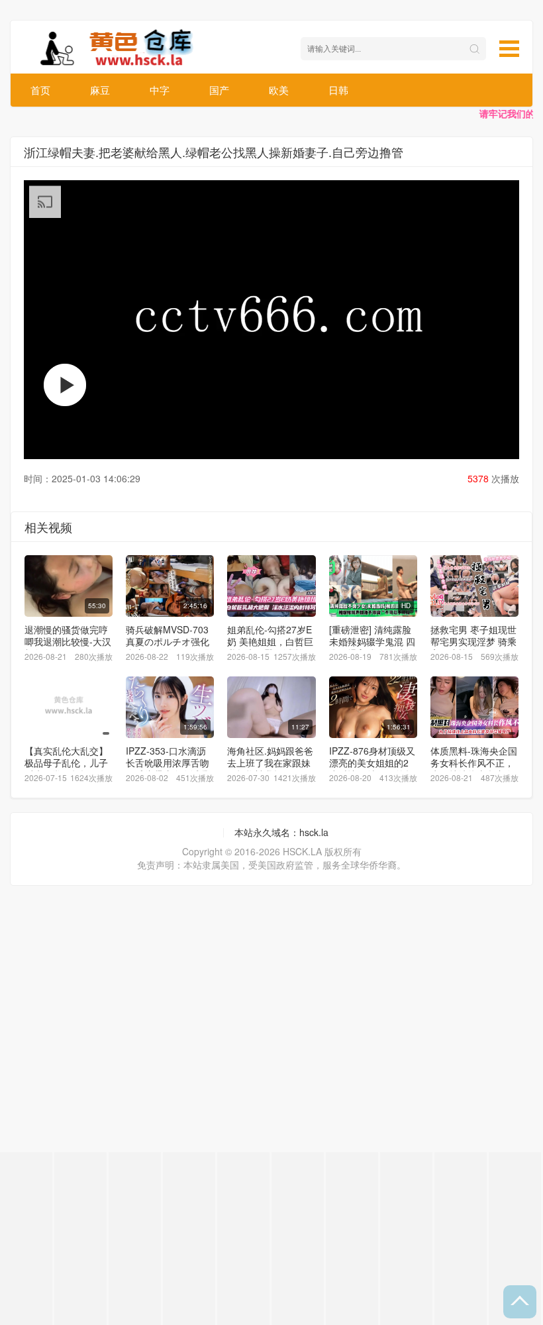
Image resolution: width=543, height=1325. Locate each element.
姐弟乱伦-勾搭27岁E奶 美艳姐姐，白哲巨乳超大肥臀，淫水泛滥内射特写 (270, 647)
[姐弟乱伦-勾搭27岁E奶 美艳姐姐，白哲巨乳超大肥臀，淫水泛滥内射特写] (271, 586)
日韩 (338, 90)
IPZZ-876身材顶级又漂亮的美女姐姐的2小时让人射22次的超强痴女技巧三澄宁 (372, 768)
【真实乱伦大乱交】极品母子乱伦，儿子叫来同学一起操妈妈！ (66, 768)
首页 (40, 90)
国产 (219, 90)
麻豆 (100, 90)
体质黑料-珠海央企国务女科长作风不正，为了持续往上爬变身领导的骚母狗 (473, 768)
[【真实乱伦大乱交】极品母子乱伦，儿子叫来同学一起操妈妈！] (69, 707)
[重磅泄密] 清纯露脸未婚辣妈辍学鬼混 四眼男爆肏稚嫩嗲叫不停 (372, 647)
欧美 (279, 90)
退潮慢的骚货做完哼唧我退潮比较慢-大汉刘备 (68, 641)
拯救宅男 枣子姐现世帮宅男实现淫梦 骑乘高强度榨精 (473, 641)
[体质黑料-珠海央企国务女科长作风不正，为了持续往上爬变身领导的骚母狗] (474, 707)
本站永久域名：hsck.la (281, 832)
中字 (160, 90)
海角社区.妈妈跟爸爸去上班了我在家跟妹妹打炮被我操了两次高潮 (270, 768)
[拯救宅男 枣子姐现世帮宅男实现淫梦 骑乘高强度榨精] (474, 586)
